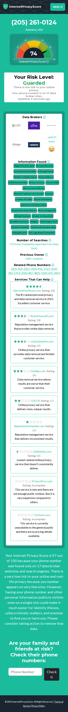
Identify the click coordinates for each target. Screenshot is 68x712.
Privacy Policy (38, 706)
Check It (52, 674)
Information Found (34, 161)
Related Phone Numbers (34, 265)
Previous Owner (34, 254)
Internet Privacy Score (34, 61)
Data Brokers (34, 117)
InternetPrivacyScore (24, 6)
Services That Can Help (34, 279)
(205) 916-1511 (40, 268)
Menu (57, 7)
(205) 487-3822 (30, 273)
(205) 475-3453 (50, 273)
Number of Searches (34, 240)
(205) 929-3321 (20, 268)
